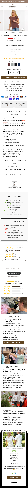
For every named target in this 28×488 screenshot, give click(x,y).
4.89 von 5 (18, 281)
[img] (9, 248)
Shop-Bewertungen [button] (14, 273)
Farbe (14, 61)
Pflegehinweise (14, 166)
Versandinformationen (14, 160)
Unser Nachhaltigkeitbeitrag (14, 169)
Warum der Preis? (14, 111)
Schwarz (15, 64)
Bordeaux (8, 64)
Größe (13, 69)
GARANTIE (14, 163)
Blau (19, 64)
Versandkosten (17, 40)
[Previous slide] (2, 260)
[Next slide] (25, 260)
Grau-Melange (12, 64)
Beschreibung (14, 114)
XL (21, 72)
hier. (20, 214)
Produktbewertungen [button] (14, 276)
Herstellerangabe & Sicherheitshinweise (14, 173)
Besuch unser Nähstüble (13, 342)
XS (6, 72)
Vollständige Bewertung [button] (12, 268)
